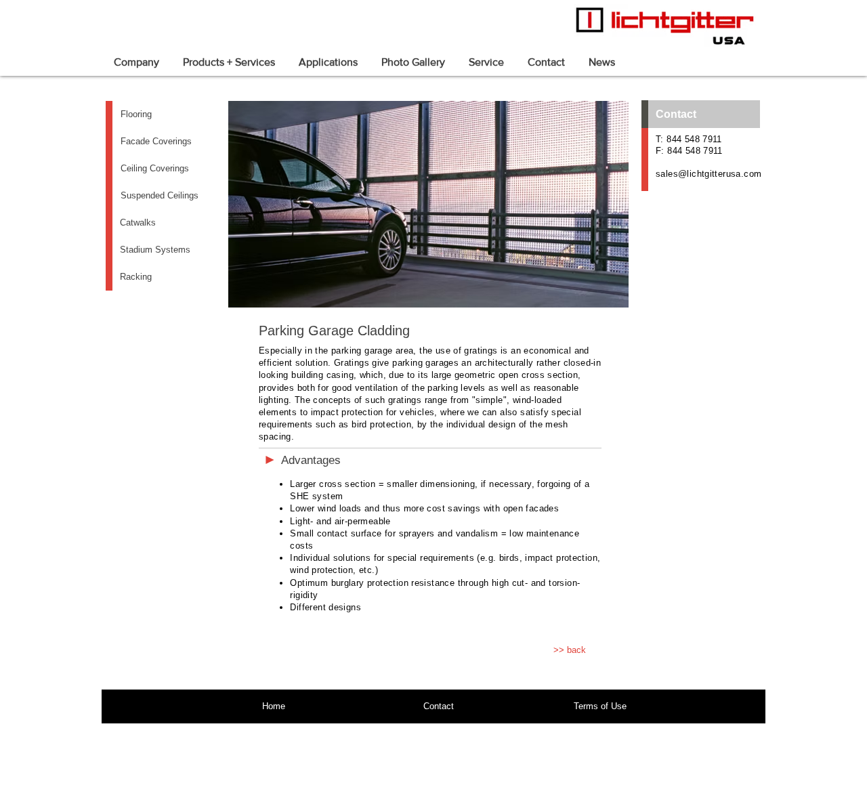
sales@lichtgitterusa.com (708, 174)
